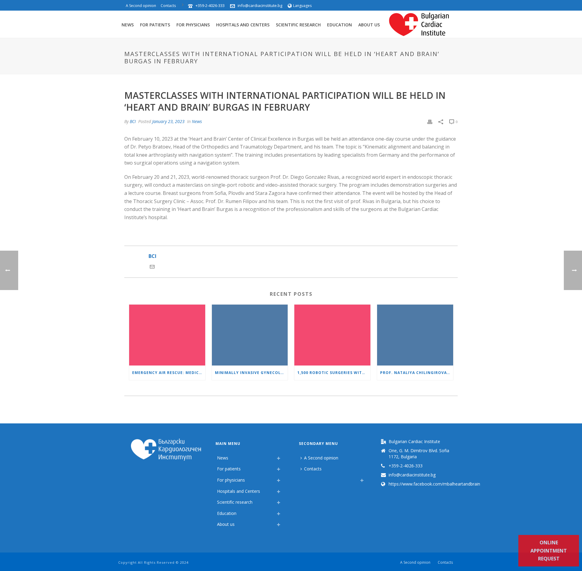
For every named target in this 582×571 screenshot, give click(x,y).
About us (369, 25)
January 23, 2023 (168, 121)
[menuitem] (302, 478)
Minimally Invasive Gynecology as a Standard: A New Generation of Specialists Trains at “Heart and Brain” (251, 372)
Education (339, 25)
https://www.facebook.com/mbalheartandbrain (434, 484)
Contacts (313, 469)
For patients (155, 25)
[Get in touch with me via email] (152, 267)
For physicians (193, 25)
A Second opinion (321, 458)
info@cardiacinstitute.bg (260, 5)
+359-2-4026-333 (210, 5)
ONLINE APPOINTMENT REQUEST (548, 550)
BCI (133, 121)
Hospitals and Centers (242, 25)
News (128, 25)
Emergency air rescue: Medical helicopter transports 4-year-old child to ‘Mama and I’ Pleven (168, 372)
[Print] (429, 121)
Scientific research (298, 25)
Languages (302, 5)
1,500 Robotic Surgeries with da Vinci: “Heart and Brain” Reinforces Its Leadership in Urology (333, 372)
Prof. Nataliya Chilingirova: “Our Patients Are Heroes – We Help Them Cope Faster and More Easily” (416, 372)
